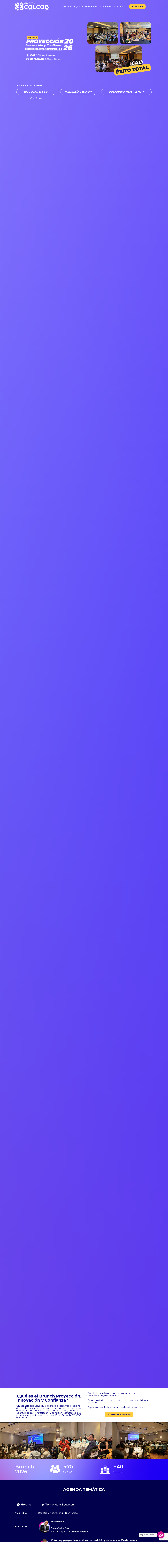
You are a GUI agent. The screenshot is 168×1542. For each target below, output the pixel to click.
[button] (137, 6)
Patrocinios (91, 6)
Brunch (67, 6)
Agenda (78, 6)
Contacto (119, 6)
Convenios (106, 6)
